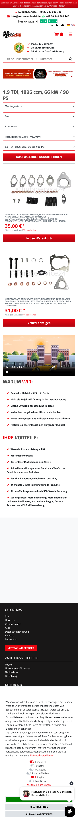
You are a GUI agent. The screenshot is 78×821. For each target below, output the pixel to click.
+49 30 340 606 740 (57, 16)
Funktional (40, 781)
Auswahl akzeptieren (39, 814)
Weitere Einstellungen (39, 785)
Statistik (40, 766)
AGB (7, 628)
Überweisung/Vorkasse (17, 668)
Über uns (10, 620)
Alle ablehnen (39, 807)
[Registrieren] (63, 25)
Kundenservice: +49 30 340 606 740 (39, 11)
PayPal (8, 664)
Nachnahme (11, 672)
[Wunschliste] (52, 25)
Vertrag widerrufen (21, 648)
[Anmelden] (57, 25)
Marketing (40, 769)
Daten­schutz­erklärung (42, 755)
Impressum (11, 639)
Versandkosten (29, 230)
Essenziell (40, 762)
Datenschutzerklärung (17, 631)
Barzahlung (11, 676)
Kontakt (9, 635)
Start (8, 616)
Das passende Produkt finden (39, 156)
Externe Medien (40, 773)
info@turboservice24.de (26, 16)
